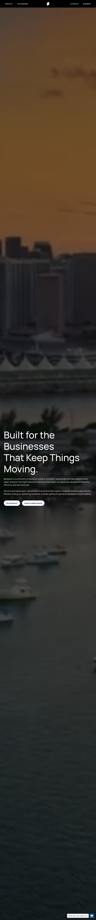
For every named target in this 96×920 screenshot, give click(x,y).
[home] (48, 4)
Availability (87, 4)
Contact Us (74, 4)
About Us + (9, 4)
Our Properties (23, 4)
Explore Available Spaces (33, 503)
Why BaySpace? (12, 503)
